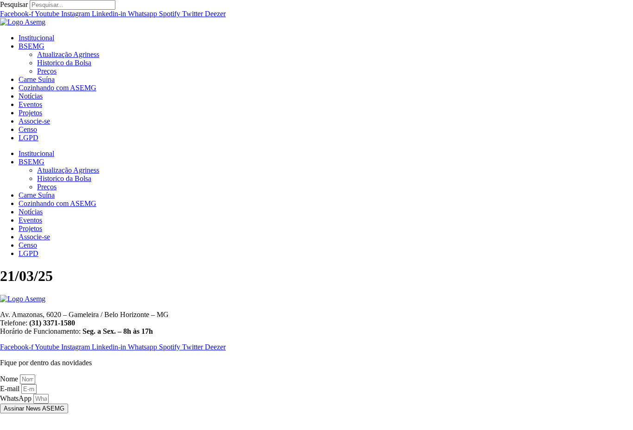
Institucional (36, 38)
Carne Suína (37, 79)
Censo (28, 129)
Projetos (30, 113)
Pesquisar (14, 4)
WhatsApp (16, 398)
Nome (10, 379)
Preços (47, 71)
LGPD (28, 138)
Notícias (31, 96)
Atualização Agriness (68, 54)
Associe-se (34, 121)
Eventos (30, 104)
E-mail (10, 389)
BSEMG (31, 46)
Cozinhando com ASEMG (57, 88)
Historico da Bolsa (64, 63)
